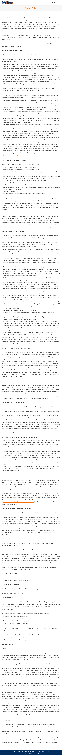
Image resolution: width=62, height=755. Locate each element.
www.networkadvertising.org (12, 155)
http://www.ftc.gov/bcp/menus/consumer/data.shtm (18, 502)
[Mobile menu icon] (59, 2)
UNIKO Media (22, 751)
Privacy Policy (36, 753)
